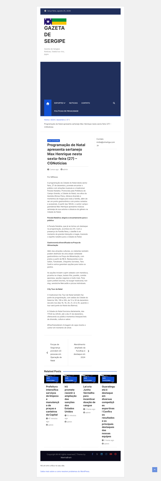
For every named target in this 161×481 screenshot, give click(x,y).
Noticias (73, 103)
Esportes (58, 103)
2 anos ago (54, 169)
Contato (85, 103)
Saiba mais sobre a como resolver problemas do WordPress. (65, 471)
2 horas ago (90, 409)
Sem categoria (53, 141)
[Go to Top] (154, 469)
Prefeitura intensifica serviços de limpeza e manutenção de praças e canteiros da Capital (52, 400)
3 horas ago (109, 440)
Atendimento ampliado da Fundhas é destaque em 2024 (79, 350)
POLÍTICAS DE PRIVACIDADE (66, 111)
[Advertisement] (80, 80)
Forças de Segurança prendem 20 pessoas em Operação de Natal (56, 352)
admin (65, 169)
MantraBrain (66, 457)
